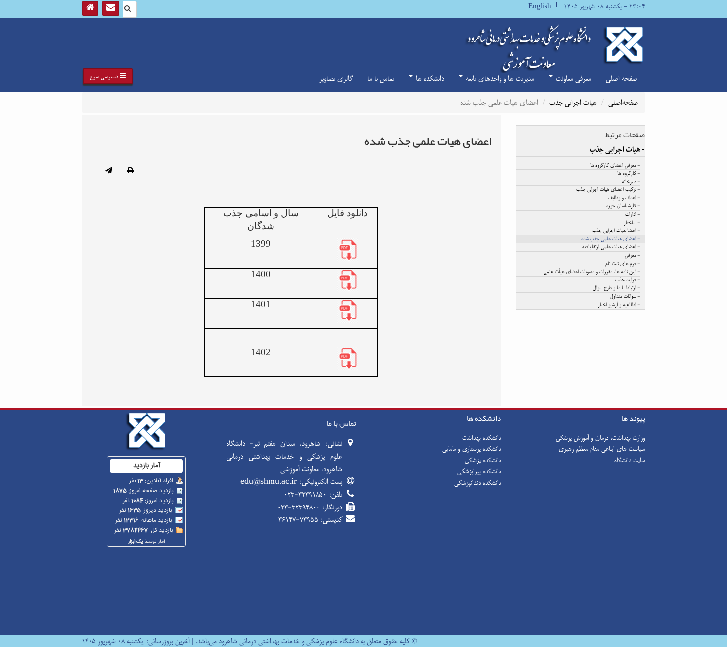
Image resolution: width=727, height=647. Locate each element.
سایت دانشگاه (629, 460)
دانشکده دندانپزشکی (477, 482)
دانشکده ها (429, 78)
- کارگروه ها (628, 174)
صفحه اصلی (621, 78)
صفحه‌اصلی (623, 102)
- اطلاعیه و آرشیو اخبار (619, 305)
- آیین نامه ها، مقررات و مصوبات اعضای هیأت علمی (592, 272)
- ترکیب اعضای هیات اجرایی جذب (608, 190)
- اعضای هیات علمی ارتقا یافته (611, 247)
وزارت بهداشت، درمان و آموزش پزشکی (600, 437)
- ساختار (632, 223)
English (539, 6)
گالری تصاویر (336, 78)
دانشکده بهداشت (481, 437)
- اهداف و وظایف (624, 198)
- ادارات (632, 215)
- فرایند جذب (627, 280)
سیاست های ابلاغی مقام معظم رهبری (602, 448)
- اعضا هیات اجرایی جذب (616, 231)
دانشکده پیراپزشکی (479, 471)
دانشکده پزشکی (483, 460)
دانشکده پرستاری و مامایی (471, 448)
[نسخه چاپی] (130, 171)
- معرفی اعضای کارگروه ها (615, 166)
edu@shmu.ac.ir (268, 481)
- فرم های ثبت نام (622, 264)
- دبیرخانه (631, 182)
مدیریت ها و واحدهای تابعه (499, 78)
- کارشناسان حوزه (623, 206)
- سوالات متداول (625, 297)
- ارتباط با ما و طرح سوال (616, 288)
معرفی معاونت (572, 78)
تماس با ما (380, 78)
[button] (108, 76)
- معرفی (632, 256)
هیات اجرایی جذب (573, 102)
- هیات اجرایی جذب (617, 150)
